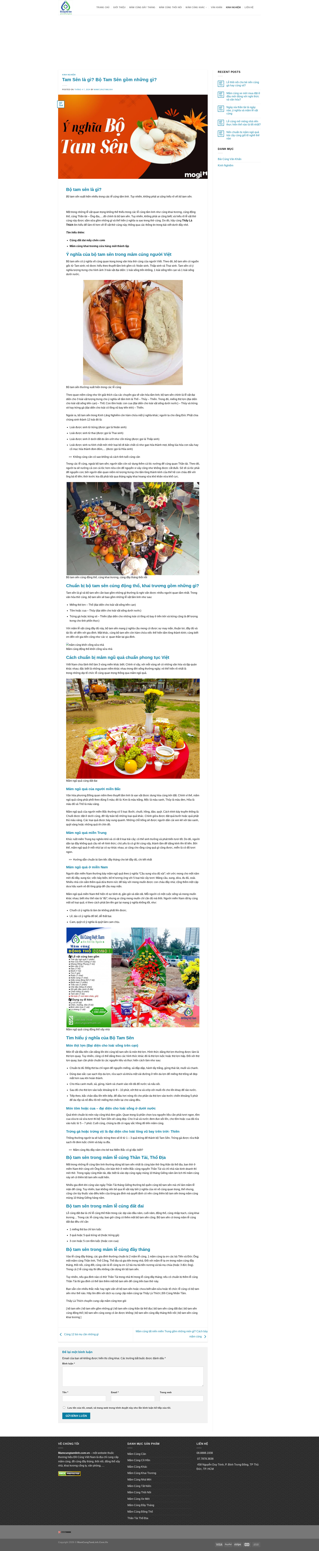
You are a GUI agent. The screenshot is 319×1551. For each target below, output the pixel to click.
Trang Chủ (102, 7)
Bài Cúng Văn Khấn (229, 159)
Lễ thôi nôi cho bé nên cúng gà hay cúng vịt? (242, 84)
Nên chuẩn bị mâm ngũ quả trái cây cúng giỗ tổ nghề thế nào (243, 135)
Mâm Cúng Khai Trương (141, 1473)
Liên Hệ (249, 7)
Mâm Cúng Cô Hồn (138, 1460)
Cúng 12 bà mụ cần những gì (81, 1334)
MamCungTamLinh (103, 89)
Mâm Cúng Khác (195, 7)
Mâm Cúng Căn (136, 1454)
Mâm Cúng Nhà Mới (139, 1479)
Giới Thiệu (119, 7)
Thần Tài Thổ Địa (137, 1518)
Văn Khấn (216, 7)
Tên (65, 1392)
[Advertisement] (159, 40)
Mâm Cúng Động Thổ (140, 1511)
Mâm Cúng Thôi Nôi (170, 7)
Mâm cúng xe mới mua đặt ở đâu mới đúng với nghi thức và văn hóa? (243, 96)
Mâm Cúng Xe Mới (138, 1498)
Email (115, 1392)
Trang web (166, 1392)
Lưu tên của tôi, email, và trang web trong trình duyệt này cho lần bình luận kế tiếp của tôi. (119, 1407)
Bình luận (68, 1363)
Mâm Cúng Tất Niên (139, 1486)
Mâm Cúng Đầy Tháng (142, 7)
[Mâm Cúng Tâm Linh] (74, 7)
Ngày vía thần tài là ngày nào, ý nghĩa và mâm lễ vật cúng (242, 110)
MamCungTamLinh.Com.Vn (92, 1542)
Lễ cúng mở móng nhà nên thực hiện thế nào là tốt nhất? (243, 123)
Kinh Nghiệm (233, 7)
